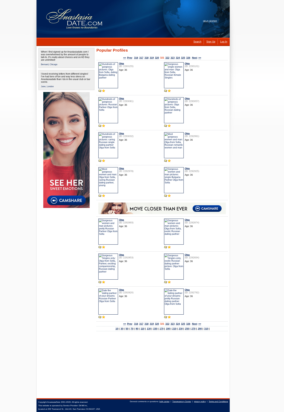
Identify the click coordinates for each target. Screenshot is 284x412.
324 (178, 57)
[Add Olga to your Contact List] (103, 91)
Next (194, 57)
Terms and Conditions (218, 401)
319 (152, 57)
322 (167, 57)
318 (147, 57)
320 (157, 57)
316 (136, 57)
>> (199, 57)
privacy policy (200, 401)
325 (183, 57)
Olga (121, 63)
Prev (129, 57)
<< (124, 57)
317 (141, 57)
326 (188, 57)
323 (173, 57)
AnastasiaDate (53, 402)
